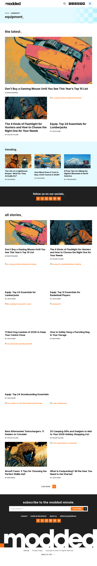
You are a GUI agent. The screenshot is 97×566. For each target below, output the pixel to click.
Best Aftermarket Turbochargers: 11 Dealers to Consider (24, 433)
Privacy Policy (37, 550)
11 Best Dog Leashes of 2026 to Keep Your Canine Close (25, 333)
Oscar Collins (12, 134)
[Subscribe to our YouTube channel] (75, 3)
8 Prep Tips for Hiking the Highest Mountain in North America (76, 173)
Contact (24, 516)
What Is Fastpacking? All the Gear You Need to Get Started (71, 472)
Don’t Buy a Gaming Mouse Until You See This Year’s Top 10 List (46, 88)
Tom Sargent (71, 179)
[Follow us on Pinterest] (81, 3)
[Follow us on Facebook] (70, 3)
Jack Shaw (56, 131)
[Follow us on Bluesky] (84, 3)
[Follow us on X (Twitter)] (73, 3)
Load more (45, 486)
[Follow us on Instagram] (78, 3)
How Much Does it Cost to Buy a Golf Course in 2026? (47, 173)
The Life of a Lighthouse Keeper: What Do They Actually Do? (16, 173)
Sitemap (26, 550)
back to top (46, 554)
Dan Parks (11, 179)
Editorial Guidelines (68, 516)
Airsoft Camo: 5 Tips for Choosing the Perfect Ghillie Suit (26, 472)
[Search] (64, 3)
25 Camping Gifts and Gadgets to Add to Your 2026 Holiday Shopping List (71, 433)
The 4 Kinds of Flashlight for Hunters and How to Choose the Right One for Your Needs (26, 127)
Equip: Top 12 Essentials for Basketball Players (65, 294)
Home (7, 13)
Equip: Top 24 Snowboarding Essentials (27, 394)
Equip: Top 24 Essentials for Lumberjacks (68, 125)
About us (53, 516)
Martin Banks (12, 92)
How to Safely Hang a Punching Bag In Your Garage (70, 333)
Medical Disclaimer (38, 516)
